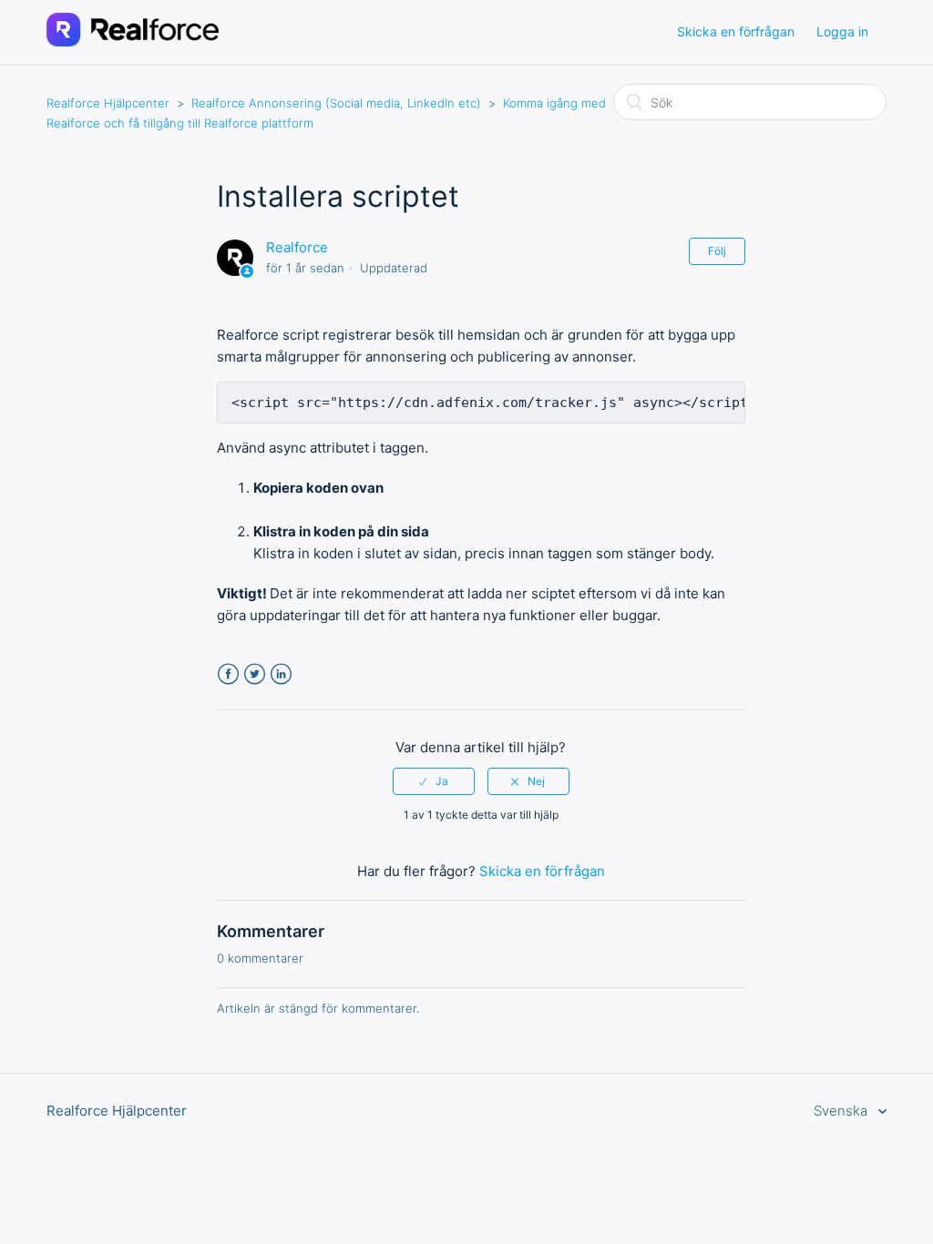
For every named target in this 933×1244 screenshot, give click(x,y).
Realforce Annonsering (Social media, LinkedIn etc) (336, 103)
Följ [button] (717, 251)
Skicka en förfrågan (736, 31)
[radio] (434, 781)
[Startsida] (132, 41)
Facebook (228, 674)
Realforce (297, 247)
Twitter (254, 674)
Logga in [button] (842, 31)
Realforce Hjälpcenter (107, 103)
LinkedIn (281, 674)
